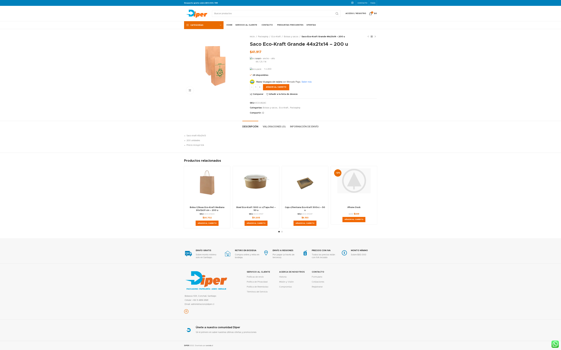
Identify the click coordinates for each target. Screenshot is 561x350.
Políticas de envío (255, 277)
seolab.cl (209, 345)
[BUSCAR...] (337, 13)
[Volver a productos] (371, 36)
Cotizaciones (318, 282)
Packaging (263, 37)
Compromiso (285, 287)
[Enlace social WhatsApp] (263, 113)
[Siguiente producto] (375, 36)
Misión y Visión (286, 282)
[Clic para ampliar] (190, 90)
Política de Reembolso (257, 287)
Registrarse (317, 287)
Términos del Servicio (257, 292)
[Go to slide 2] (282, 231)
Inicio (252, 37)
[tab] (250, 125)
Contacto (318, 272)
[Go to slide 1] (279, 231)
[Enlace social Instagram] (352, 3)
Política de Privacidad (257, 282)
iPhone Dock (353, 207)
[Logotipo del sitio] (196, 13)
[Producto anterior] (368, 36)
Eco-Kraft (276, 37)
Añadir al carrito (276, 87)
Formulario (317, 277)
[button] (207, 223)
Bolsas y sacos (291, 37)
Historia (282, 277)
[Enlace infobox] (202, 254)
